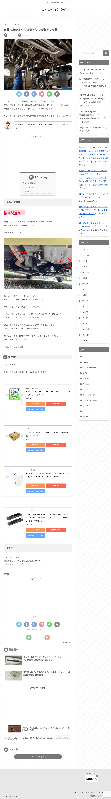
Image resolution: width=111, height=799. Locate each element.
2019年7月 (84, 312)
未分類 (85, 416)
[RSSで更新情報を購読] (47, 637)
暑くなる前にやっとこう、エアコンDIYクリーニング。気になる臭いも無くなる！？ (93, 210)
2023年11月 (84, 249)
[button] (57, 94)
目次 (36, 177)
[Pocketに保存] (41, 94)
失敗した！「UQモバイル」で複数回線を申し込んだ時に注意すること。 (93, 151)
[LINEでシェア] (49, 94)
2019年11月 (84, 306)
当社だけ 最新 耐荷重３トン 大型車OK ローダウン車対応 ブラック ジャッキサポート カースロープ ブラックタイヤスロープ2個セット (47, 517)
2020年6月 (84, 283)
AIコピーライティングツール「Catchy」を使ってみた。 (92, 71)
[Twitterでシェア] (19, 94)
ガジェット (87, 384)
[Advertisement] (38, 153)
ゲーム (85, 389)
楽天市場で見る (55, 404)
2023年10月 (84, 255)
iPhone (85, 362)
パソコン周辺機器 (90, 400)
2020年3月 (84, 289)
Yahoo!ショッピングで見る (35, 409)
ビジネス (86, 405)
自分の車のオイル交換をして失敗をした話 (93, 129)
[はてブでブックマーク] (34, 94)
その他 (85, 373)
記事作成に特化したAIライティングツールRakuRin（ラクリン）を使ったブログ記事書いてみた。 (93, 84)
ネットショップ (89, 395)
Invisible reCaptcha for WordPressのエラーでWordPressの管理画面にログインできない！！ (93, 116)
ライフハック (88, 411)
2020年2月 (84, 295)
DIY (7, 574)
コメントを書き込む (38, 757)
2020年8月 (84, 278)
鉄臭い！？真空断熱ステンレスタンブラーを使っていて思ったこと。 (93, 197)
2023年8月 (84, 266)
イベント (86, 378)
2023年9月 (84, 261)
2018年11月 (84, 329)
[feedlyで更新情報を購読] (29, 637)
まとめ (27, 191)
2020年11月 (84, 272)
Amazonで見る (35, 404)
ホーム (77, 792)
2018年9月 (84, 340)
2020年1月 (84, 300)
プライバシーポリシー (89, 792)
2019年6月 (84, 317)
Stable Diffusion (89, 367)
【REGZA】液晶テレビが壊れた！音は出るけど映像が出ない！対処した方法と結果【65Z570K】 (92, 100)
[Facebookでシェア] (26, 94)
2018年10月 (84, 335)
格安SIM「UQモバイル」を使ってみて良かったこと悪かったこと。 (93, 174)
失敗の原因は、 (31, 183)
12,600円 (30, 187)
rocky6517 (90, 200)
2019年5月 (84, 323)
